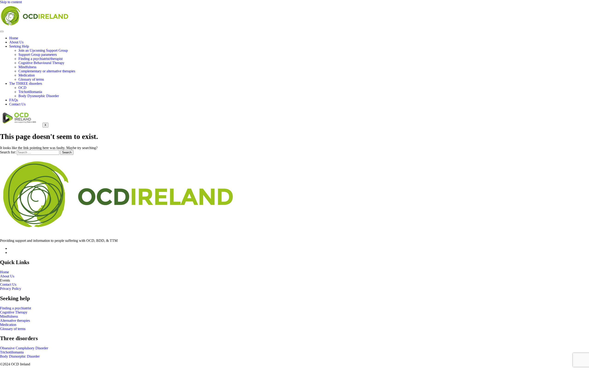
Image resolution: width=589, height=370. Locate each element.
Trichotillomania (30, 92)
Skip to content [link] (11, 2)
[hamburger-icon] (2, 31)
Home (13, 38)
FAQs (13, 100)
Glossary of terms (31, 79)
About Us (16, 42)
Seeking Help (19, 46)
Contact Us (17, 104)
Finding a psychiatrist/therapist (40, 59)
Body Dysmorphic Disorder (38, 96)
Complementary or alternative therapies (46, 71)
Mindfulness (27, 67)
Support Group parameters (37, 54)
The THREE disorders (25, 83)
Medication (26, 75)
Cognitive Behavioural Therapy (41, 63)
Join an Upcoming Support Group (43, 50)
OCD (22, 88)
